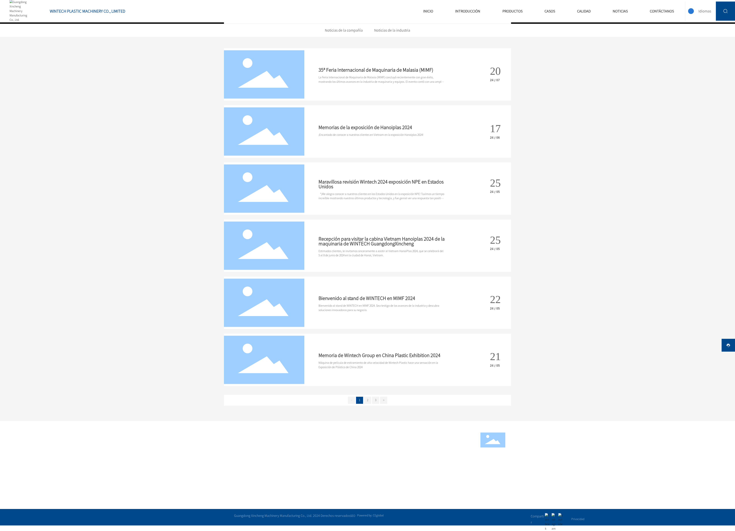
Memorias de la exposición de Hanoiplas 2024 (365, 127)
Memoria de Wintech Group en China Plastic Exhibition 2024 (379, 355)
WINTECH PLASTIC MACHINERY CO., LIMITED (87, 11)
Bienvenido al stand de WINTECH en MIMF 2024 (366, 298)
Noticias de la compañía (344, 30)
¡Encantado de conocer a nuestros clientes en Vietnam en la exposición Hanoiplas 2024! (370, 135)
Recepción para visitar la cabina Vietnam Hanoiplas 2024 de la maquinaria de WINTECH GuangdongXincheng (381, 241)
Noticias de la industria (392, 30)
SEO (352, 516)
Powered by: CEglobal (370, 515)
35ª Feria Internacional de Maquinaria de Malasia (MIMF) (375, 70)
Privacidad (577, 519)
